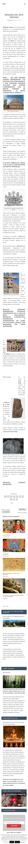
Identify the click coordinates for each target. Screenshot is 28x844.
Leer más (22, 842)
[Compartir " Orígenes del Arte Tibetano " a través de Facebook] (5, 496)
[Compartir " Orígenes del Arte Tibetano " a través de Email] (14, 499)
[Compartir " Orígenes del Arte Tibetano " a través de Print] (16, 499)
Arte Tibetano (6, 535)
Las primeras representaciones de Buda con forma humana (13, 596)
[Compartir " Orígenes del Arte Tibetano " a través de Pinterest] (16, 496)
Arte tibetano (10, 20)
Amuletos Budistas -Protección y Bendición (11, 574)
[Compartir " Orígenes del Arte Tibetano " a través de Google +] (11, 496)
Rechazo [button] (17, 842)
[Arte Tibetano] (14, 526)
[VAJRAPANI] (14, 545)
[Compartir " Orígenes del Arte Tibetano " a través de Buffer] (22, 496)
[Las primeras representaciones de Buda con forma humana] (14, 585)
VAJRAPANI (6, 554)
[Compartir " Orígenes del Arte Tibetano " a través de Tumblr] (14, 496)
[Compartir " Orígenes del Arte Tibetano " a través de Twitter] (8, 496)
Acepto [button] (11, 842)
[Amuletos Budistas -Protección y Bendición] (14, 564)
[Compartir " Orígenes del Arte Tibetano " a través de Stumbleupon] (11, 499)
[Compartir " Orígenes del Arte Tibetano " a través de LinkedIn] (19, 496)
